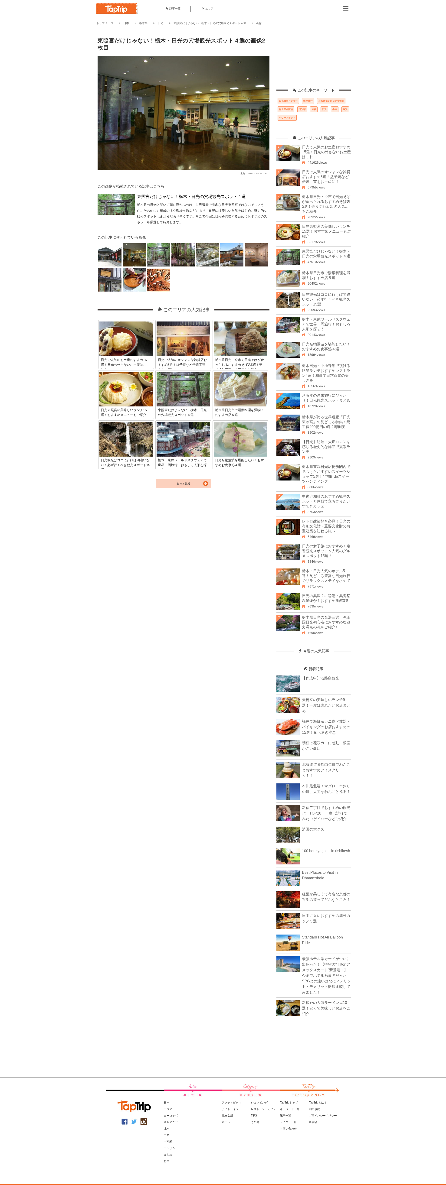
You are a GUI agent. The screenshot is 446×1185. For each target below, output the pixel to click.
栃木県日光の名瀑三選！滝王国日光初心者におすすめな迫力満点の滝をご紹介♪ (326, 622)
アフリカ (169, 1148)
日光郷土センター (288, 101)
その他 (255, 1122)
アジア (168, 1109)
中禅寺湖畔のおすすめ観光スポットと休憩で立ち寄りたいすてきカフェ (326, 501)
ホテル (226, 1122)
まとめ (168, 1154)
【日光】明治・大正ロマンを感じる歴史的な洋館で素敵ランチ (326, 447)
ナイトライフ (230, 1109)
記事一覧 (174, 8)
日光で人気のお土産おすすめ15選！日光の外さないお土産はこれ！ (326, 152)
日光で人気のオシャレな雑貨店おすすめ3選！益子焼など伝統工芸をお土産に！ (326, 177)
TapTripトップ (289, 1102)
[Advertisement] (313, 59)
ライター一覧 (288, 1122)
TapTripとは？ (318, 1102)
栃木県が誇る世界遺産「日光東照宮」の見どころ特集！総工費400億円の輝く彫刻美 (326, 422)
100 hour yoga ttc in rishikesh (326, 851)
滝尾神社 (308, 101)
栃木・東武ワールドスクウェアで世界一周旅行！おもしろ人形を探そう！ (326, 324)
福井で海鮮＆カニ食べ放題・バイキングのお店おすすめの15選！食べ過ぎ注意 (326, 726)
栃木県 (143, 23)
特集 (166, 1161)
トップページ (104, 23)
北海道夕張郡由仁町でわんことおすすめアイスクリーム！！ (326, 770)
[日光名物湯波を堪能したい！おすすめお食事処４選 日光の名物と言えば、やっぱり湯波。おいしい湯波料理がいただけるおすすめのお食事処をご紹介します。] (240, 440)
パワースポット (287, 117)
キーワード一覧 (289, 1109)
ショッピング (259, 1102)
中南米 (168, 1141)
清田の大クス (313, 829)
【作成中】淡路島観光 (320, 678)
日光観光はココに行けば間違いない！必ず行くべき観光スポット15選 (326, 299)
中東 (166, 1135)
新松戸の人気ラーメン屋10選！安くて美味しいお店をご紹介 (326, 1008)
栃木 (334, 109)
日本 (126, 23)
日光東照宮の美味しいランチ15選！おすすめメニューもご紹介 (326, 231)
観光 (345, 109)
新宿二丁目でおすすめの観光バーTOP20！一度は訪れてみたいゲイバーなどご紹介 (326, 813)
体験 (314, 109)
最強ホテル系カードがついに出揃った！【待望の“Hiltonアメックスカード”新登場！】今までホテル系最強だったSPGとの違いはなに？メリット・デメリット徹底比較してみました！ (326, 975)
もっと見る (183, 483)
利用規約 (314, 1109)
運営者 (313, 1122)
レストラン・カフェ (263, 1109)
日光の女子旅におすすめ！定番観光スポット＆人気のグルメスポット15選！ (326, 551)
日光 (160, 23)
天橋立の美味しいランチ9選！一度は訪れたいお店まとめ (326, 705)
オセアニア (171, 1122)
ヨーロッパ (171, 1115)
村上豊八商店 (286, 109)
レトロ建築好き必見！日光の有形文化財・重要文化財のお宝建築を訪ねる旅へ (326, 526)
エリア (209, 8)
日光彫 (302, 109)
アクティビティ (231, 1102)
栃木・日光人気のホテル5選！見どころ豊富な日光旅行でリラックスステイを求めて (326, 576)
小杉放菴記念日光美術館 (331, 101)
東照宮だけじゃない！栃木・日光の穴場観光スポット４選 (210, 23)
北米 (166, 1128)
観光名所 (227, 1115)
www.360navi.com (257, 173)
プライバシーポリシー (323, 1115)
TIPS (254, 1115)
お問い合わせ (288, 1128)
